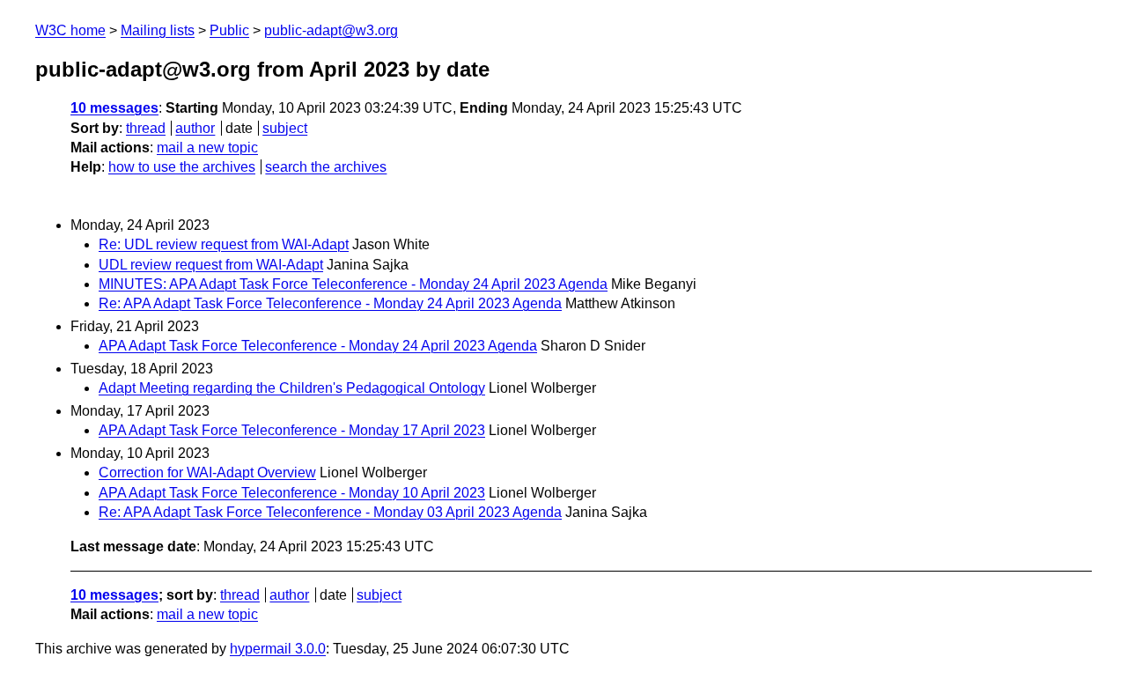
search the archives (326, 166)
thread (146, 128)
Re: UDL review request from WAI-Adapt (224, 244)
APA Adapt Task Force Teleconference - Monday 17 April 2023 (292, 430)
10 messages (114, 107)
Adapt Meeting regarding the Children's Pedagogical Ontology (292, 387)
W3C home (70, 30)
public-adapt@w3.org (331, 30)
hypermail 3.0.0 (278, 648)
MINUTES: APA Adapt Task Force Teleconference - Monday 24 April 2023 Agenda (353, 284)
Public (229, 30)
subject (284, 128)
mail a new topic (207, 147)
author (195, 128)
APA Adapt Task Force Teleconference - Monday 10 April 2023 (292, 492)
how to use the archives (181, 166)
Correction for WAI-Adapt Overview (207, 472)
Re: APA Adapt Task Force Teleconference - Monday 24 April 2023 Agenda (330, 303)
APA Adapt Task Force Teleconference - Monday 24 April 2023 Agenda (318, 345)
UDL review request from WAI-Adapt (211, 264)
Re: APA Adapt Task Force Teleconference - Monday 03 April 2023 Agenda (330, 512)
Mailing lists (158, 30)
